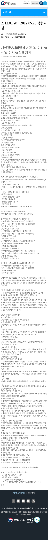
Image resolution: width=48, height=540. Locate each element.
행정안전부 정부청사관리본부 (8, 3)
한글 (14, 501)
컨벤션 (24, 3)
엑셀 (23, 501)
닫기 (2, 484)
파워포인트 (28, 501)
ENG (28, 3)
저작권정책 (31, 493)
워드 (18, 501)
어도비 (33, 501)
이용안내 (7, 12)
